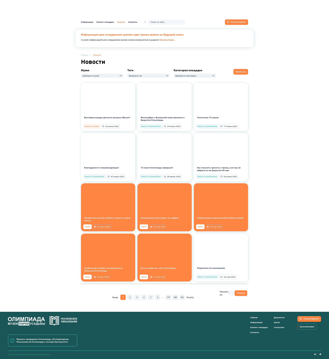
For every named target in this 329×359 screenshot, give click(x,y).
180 (175, 297)
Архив (277, 322)
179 (168, 297)
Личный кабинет (238, 22)
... (163, 297)
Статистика (279, 327)
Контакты (132, 22)
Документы (279, 317)
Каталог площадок (105, 22)
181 (182, 297)
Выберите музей (91, 76)
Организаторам (166, 40)
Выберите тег (135, 76)
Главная (85, 55)
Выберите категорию (185, 76)
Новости (121, 22)
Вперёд (190, 297)
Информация (87, 22)
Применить (240, 72)
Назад (115, 297)
